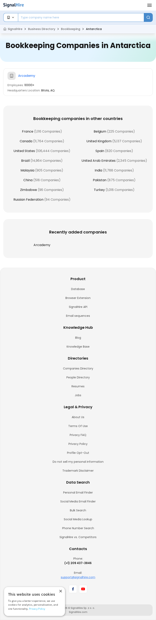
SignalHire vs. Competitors (78, 537)
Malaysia (27, 170)
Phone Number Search (78, 528)
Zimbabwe (28, 189)
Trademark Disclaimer (78, 471)
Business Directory (41, 29)
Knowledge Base (78, 347)
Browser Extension (78, 298)
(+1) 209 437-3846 (78, 563)
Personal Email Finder (78, 492)
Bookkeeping (70, 29)
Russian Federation (28, 199)
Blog (78, 338)
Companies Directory (78, 368)
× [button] (60, 591)
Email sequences (78, 316)
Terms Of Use (78, 426)
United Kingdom (99, 141)
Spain (99, 151)
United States (24, 151)
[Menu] (149, 5)
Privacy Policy (78, 444)
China (27, 180)
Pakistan (99, 180)
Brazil (25, 160)
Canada (26, 141)
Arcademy (26, 75)
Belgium (100, 131)
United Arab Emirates (98, 160)
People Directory (78, 377)
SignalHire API (78, 307)
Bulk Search (78, 510)
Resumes (78, 386)
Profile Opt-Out (78, 453)
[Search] (148, 17)
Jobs (78, 395)
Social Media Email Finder (78, 501)
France (27, 131)
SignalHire (15, 29)
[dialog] (34, 601)
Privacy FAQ (78, 435)
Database (78, 289)
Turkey (99, 189)
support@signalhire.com (78, 577)
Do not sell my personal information (78, 462)
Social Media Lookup (78, 519)
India (98, 170)
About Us (78, 417)
